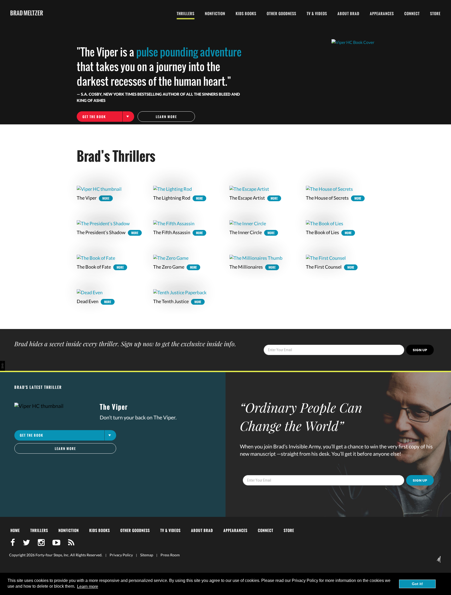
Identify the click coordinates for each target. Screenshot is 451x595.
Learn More (166, 116)
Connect (412, 13)
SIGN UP (420, 350)
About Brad (348, 13)
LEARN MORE (65, 448)
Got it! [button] (417, 584)
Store (435, 13)
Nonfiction (215, 13)
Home (15, 530)
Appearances (382, 13)
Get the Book (94, 116)
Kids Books (246, 13)
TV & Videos (317, 13)
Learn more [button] (87, 586)
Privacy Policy (121, 555)
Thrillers (185, 13)
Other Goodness (281, 13)
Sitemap (146, 555)
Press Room (170, 555)
